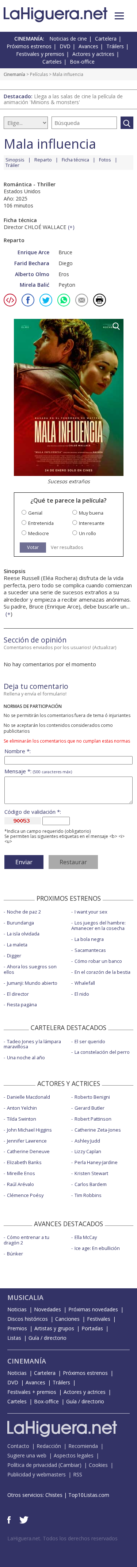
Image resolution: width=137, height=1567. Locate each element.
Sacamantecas (90, 950)
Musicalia (25, 1297)
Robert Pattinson (93, 1119)
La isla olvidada (23, 933)
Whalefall (85, 983)
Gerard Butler (89, 1108)
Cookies (98, 1464)
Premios (17, 1328)
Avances (88, 46)
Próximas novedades (93, 1309)
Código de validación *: (32, 812)
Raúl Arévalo (20, 1184)
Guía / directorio (47, 1337)
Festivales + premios (31, 1391)
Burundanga (20, 922)
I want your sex (91, 911)
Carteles (52, 61)
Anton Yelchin (22, 1108)
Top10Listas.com (88, 1494)
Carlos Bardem (91, 1184)
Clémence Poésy (25, 1195)
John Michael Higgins (29, 1129)
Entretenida (41, 523)
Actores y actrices (93, 53)
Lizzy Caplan (88, 1151)
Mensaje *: (38, 771)
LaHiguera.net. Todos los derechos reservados (62, 1538)
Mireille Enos (21, 1173)
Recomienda (83, 1445)
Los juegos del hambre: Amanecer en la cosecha (98, 925)
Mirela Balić (34, 284)
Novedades (47, 1309)
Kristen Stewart (91, 1173)
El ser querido (90, 1041)
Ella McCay (86, 1237)
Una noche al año (26, 1057)
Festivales (98, 1318)
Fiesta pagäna (22, 1004)
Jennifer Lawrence (27, 1140)
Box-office (82, 61)
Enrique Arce (33, 252)
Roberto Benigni (92, 1097)
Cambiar (70, 1464)
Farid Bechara (31, 263)
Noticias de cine (68, 38)
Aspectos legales (74, 1455)
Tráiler (12, 165)
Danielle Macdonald (28, 1097)
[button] (119, 15)
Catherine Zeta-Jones (98, 1129)
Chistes (53, 1494)
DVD (65, 46)
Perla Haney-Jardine (96, 1162)
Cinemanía (14, 74)
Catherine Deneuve (28, 1151)
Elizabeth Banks (24, 1162)
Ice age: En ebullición (97, 1248)
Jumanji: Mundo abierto (32, 983)
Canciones (67, 1318)
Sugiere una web (26, 1455)
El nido (82, 994)
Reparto (43, 159)
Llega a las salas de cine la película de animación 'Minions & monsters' (63, 99)
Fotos (105, 159)
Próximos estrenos (29, 46)
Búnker (15, 1253)
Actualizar (104, 647)
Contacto (18, 1445)
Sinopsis (14, 159)
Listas (14, 1337)
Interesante (91, 523)
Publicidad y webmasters (36, 1474)
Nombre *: (17, 751)
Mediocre (38, 533)
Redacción (49, 1445)
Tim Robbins (88, 1195)
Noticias (17, 1309)
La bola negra (89, 939)
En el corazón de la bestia (102, 972)
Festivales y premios (40, 53)
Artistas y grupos (54, 1328)
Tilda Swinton (21, 1119)
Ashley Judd (87, 1140)
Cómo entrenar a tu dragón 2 (26, 1240)
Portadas (92, 1328)
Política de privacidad (32, 1464)
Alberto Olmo (32, 274)
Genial (35, 513)
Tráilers (115, 46)
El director (18, 994)
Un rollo (87, 533)
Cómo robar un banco (98, 961)
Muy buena (91, 513)
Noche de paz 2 (24, 911)
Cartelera (106, 38)
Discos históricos (27, 1318)
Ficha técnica (75, 159)
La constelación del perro (102, 1052)
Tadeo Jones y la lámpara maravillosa (32, 1044)
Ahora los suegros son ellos (30, 969)
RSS (77, 1474)
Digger (14, 955)
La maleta (17, 944)
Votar (33, 547)
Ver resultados (67, 547)
